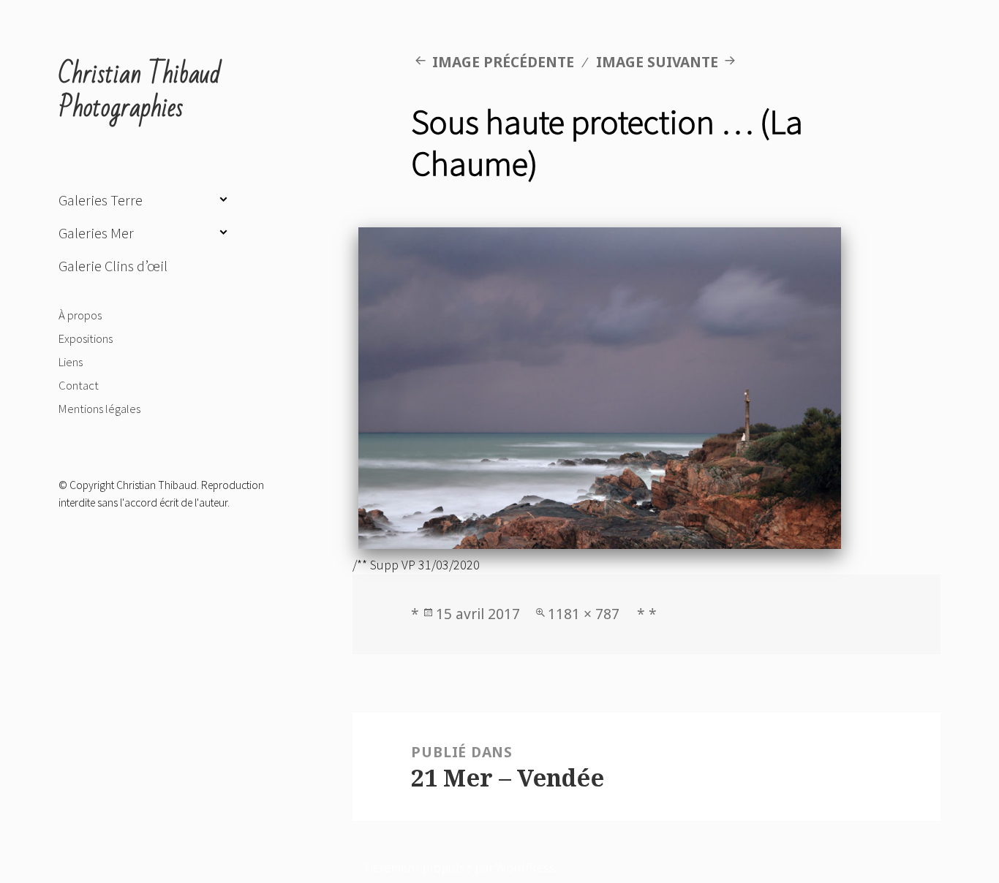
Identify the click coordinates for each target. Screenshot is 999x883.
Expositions (86, 338)
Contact (79, 385)
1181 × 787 (583, 614)
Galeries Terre (101, 200)
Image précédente (503, 62)
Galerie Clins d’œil (113, 266)
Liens (71, 362)
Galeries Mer (96, 233)
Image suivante (657, 62)
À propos (80, 315)
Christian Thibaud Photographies (140, 91)
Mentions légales (99, 409)
